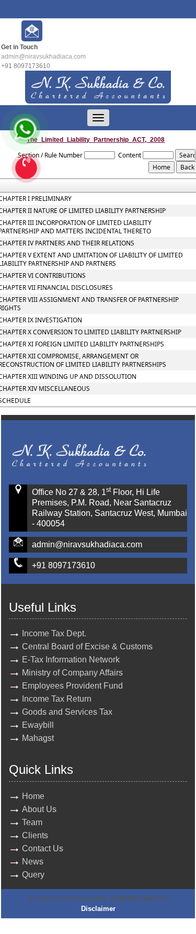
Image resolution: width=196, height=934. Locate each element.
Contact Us (42, 848)
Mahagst (38, 738)
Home (33, 796)
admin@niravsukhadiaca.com (43, 56)
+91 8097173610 (63, 565)
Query (33, 874)
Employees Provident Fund (72, 685)
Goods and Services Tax (67, 711)
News (32, 861)
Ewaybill (38, 725)
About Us (39, 809)
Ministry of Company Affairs (72, 672)
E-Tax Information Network (71, 659)
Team (32, 822)
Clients (35, 835)
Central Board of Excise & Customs (87, 646)
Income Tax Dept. (54, 633)
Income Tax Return (56, 698)
